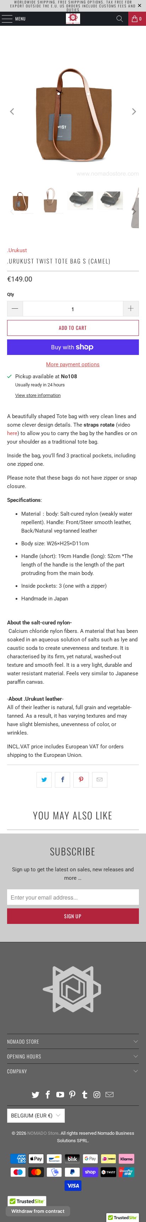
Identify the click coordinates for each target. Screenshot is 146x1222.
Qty (10, 294)
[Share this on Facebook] (62, 780)
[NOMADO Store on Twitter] (35, 1095)
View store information (38, 395)
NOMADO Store (42, 1133)
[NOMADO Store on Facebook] (48, 1095)
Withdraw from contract (37, 1211)
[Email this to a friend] (99, 780)
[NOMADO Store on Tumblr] (85, 1095)
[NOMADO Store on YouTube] (60, 1095)
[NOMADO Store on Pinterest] (72, 1095)
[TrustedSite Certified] (27, 1204)
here (12, 433)
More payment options (73, 364)
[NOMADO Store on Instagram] (97, 1095)
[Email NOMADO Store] (109, 1095)
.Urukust (17, 250)
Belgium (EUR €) (31, 1116)
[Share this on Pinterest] (81, 780)
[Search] (120, 19)
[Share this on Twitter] (44, 780)
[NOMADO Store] (73, 19)
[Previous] (12, 111)
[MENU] (3, 19)
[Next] (133, 111)
